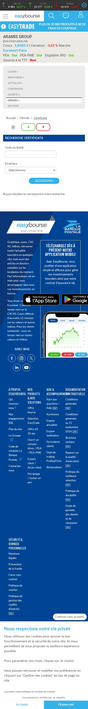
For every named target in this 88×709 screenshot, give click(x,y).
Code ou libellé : (15, 147)
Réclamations (53, 467)
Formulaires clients (53, 444)
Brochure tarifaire (70, 440)
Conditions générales (71, 401)
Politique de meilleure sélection (72, 476)
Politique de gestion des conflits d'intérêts (15, 603)
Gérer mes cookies (15, 577)
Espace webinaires (52, 433)
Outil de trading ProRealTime (53, 457)
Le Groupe (15, 435)
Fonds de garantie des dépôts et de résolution (71, 515)
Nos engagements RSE (16, 418)
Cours (12, 71)
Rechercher (44, 180)
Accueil (11, 118)
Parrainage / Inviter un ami (34, 478)
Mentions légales (14, 556)
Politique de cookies (15, 587)
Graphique (15, 77)
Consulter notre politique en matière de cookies (29, 691)
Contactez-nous (15, 468)
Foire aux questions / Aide (53, 404)
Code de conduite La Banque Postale (15, 453)
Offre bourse (32, 410)
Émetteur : (12, 163)
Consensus (15, 88)
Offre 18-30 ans (33, 431)
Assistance (52, 414)
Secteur (13, 105)
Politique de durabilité (72, 493)
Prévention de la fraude (15, 566)
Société (13, 94)
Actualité (14, 83)
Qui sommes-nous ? (14, 404)
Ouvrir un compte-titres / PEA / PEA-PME (35, 446)
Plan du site (15, 429)
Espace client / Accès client (35, 463)
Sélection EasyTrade (33, 420)
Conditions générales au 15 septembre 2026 (71, 423)
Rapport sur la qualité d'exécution (72, 457)
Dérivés (13, 100)
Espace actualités (52, 423)
